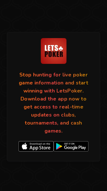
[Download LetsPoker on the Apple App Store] (36, 146)
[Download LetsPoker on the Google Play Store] (71, 146)
